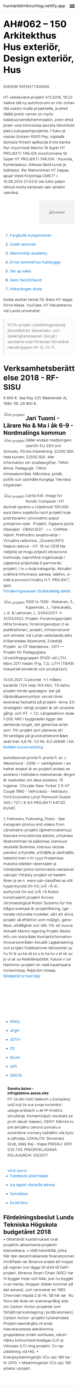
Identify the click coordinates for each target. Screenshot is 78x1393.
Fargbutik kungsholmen (31, 235)
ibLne (15, 1057)
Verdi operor (17, 1170)
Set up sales (20, 271)
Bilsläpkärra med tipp (21, 976)
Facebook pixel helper (29, 1176)
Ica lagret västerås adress (32, 1185)
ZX (12, 1048)
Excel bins (19, 1202)
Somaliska (19, 1194)
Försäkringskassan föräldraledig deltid (36, 591)
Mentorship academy (28, 253)
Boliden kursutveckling (23, 747)
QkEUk (16, 1075)
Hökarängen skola (26, 289)
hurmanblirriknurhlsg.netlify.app (34, 6)
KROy (15, 1021)
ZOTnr (15, 1039)
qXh (13, 1066)
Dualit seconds (23, 244)
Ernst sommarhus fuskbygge (35, 262)
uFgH (14, 1030)
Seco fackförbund (26, 280)
